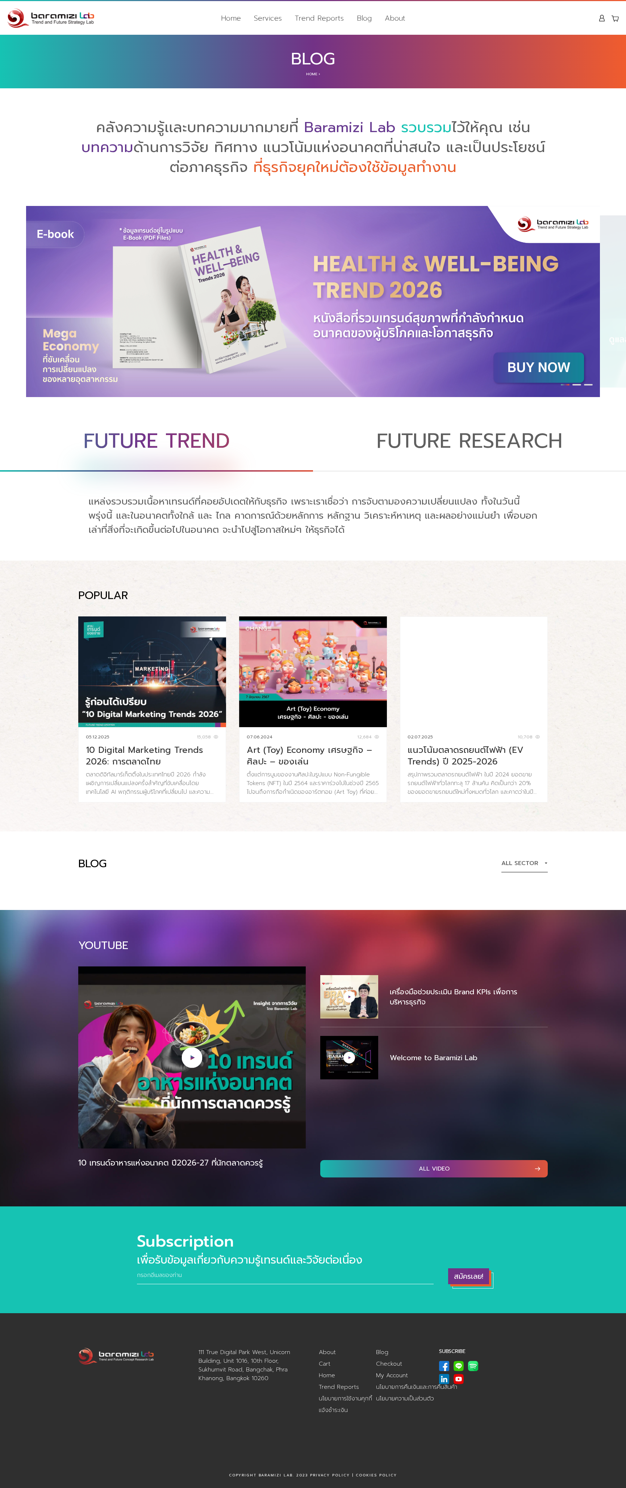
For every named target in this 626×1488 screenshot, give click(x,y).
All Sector (519, 863)
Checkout (389, 1364)
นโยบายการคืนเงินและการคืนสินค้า (416, 1387)
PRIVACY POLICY (330, 1475)
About (395, 18)
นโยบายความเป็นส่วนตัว (405, 1398)
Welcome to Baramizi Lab (433, 1058)
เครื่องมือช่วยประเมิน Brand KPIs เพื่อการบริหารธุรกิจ (453, 997)
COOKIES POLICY (376, 1475)
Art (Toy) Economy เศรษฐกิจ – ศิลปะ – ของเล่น (309, 755)
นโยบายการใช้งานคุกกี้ (345, 1398)
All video (434, 1168)
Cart (324, 1364)
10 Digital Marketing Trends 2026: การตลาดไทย (144, 755)
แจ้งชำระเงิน (333, 1410)
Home (231, 18)
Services (268, 18)
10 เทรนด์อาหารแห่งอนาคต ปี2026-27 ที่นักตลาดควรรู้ (170, 1163)
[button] (565, 384)
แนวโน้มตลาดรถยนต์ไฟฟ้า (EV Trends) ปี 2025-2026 (465, 755)
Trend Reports (319, 18)
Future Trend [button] (156, 441)
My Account (392, 1375)
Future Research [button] (469, 441)
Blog (364, 18)
